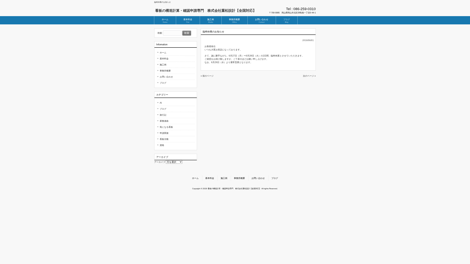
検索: (160, 33)
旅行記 (163, 115)
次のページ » (309, 76)
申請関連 (164, 133)
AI (161, 103)
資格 (162, 145)
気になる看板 (166, 127)
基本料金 (164, 58)
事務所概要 (165, 70)
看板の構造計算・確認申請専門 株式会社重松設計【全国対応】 (205, 10)
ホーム (163, 52)
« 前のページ (207, 76)
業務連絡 (164, 121)
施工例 (163, 64)
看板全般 (164, 139)
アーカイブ (159, 162)
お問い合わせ (166, 77)
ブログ (163, 83)
